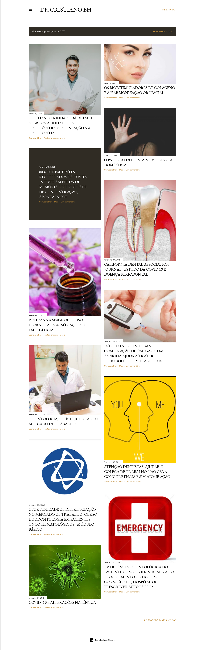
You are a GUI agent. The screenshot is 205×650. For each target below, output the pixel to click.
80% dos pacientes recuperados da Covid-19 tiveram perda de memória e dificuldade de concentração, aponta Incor (63, 184)
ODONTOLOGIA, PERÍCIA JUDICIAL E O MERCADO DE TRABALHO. (63, 421)
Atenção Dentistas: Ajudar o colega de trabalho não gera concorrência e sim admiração (137, 471)
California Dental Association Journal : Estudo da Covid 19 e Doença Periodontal (136, 269)
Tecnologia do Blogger (105, 640)
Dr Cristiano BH (65, 9)
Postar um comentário (54, 138)
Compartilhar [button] (35, 138)
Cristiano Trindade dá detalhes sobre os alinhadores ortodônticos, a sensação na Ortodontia (62, 125)
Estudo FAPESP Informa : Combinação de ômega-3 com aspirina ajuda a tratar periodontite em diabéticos (134, 353)
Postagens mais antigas (160, 620)
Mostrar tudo (163, 31)
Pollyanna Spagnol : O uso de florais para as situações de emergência (59, 324)
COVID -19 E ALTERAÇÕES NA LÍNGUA (62, 602)
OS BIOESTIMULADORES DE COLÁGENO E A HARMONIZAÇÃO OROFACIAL (139, 90)
